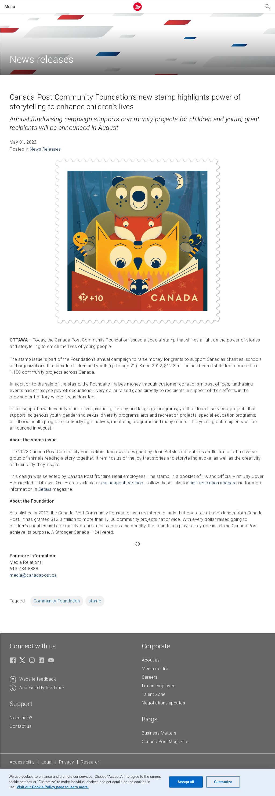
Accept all (186, 782)
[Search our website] (267, 6)
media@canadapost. (33, 575)
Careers (150, 677)
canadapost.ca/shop (122, 482)
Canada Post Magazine (165, 741)
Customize (223, 782)
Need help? (21, 717)
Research (90, 762)
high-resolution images (212, 482)
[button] (66, 6)
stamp (95, 601)
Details (45, 489)
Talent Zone (154, 694)
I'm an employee (159, 685)
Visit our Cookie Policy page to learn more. (53, 787)
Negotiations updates (163, 703)
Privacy (66, 762)
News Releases (45, 149)
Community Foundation (57, 601)
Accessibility (22, 762)
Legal (47, 762)
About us (151, 660)
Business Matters (159, 733)
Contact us (20, 726)
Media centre (155, 668)
